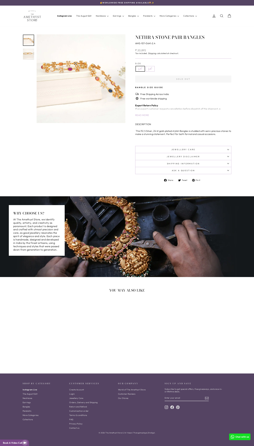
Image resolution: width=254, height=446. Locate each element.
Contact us (74, 428)
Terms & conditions (78, 415)
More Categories (168, 16)
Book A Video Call (13, 442)
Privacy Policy (76, 423)
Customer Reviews (126, 394)
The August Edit (83, 16)
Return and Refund (78, 406)
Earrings (117, 16)
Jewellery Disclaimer (183, 156)
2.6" (150, 68)
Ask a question (183, 170)
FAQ (71, 419)
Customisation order (79, 411)
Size (138, 63)
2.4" (140, 68)
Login (72, 394)
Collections (189, 16)
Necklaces (101, 16)
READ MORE (142, 115)
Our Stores (123, 398)
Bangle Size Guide (149, 87)
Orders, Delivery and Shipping (83, 402)
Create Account (76, 389)
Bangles (132, 16)
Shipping (152, 53)
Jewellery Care (183, 149)
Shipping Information (183, 163)
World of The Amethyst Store (132, 389)
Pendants (148, 16)
